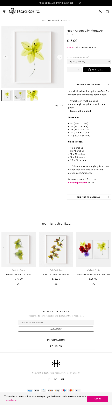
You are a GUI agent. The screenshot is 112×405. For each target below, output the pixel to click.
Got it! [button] (97, 399)
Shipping (71, 47)
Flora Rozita (24, 11)
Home (44, 20)
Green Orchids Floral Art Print (56, 274)
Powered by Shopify (70, 373)
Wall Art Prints (18, 270)
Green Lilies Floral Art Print (18, 274)
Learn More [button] (10, 400)
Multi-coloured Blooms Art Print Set (93, 274)
